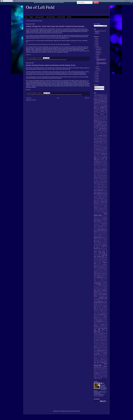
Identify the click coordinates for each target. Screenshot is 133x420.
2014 (96, 81)
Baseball (99, 123)
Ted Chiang (101, 335)
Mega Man (100, 243)
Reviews (54, 59)
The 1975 (102, 336)
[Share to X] (46, 58)
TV (100, 357)
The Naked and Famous (102, 347)
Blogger (78, 411)
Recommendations (50, 59)
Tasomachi (95, 334)
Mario (105, 238)
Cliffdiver (95, 156)
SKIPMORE (103, 313)
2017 (96, 76)
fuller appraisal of (75, 67)
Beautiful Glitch (103, 127)
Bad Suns (95, 122)
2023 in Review (101, 99)
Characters (104, 149)
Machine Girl (104, 236)
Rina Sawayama (97, 299)
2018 (96, 75)
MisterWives (96, 248)
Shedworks (102, 309)
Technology (96, 335)
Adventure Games (97, 108)
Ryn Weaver (105, 302)
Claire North (103, 155)
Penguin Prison (103, 278)
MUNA (104, 254)
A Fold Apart (102, 102)
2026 (96, 38)
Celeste (105, 147)
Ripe (102, 299)
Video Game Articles (50, 17)
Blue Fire (95, 134)
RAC (101, 291)
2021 (96, 46)
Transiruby (95, 355)
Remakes (104, 295)
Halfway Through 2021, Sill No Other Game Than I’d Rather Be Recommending (55, 26)
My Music (69, 17)
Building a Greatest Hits (99, 140)
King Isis (99, 227)
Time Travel (96, 351)
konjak (103, 227)
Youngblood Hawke (102, 377)
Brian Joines (97, 137)
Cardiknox (101, 143)
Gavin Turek (104, 191)
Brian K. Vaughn (103, 137)
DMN (95, 171)
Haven (98, 205)
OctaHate (99, 268)
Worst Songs (101, 372)
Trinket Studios (102, 356)
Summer (95, 326)
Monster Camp (100, 249)
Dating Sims (104, 164)
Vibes (105, 361)
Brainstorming (105, 136)
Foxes (104, 186)
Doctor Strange (100, 171)
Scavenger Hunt (99, 306)
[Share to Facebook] (47, 58)
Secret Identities (102, 307)
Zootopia (99, 378)
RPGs (58, 59)
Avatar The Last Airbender (101, 119)
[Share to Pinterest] (49, 58)
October (97, 51)
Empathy (105, 177)
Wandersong (100, 367)
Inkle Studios (103, 216)
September (98, 52)
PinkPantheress (96, 282)
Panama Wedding (97, 275)
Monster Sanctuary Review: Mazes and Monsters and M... (101, 63)
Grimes (103, 200)
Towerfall (104, 354)
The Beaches (100, 337)
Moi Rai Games (52, 94)
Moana (101, 248)
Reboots (95, 294)
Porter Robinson (96, 288)
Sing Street (104, 312)
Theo (103, 383)
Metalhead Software (98, 244)
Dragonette (99, 172)
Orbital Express (101, 270)
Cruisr (103, 162)
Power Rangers (103, 288)
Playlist (96, 283)
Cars (100, 144)
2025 (96, 40)
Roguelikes (99, 301)
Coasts (100, 156)
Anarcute (102, 112)
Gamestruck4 (105, 190)
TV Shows (104, 357)
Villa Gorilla (104, 365)
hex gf (106, 207)
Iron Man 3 (105, 217)
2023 (96, 43)
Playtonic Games (103, 283)
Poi (94, 284)
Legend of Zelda (101, 229)
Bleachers (103, 130)
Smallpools (101, 314)
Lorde (100, 234)
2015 (96, 80)
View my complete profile (98, 395)
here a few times (38, 73)
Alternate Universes (100, 109)
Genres (104, 193)
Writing (106, 372)
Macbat (99, 236)
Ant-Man (103, 115)
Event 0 (101, 178)
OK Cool (95, 269)
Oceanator (101, 267)
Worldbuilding (96, 372)
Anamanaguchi (96, 112)
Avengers (95, 120)
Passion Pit (99, 277)
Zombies (95, 378)
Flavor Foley (100, 184)
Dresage (104, 172)
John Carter (97, 223)
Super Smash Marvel (99, 329)
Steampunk (104, 321)
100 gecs (95, 94)
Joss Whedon (103, 223)
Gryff (106, 200)
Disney (96, 170)
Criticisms (96, 162)
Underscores (102, 358)
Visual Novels (96, 366)
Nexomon (95, 261)
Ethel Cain (96, 178)
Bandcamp (101, 122)
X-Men (96, 373)
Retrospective (102, 296)
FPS (94, 187)
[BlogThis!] (45, 58)
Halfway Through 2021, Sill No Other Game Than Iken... (101, 60)
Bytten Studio (99, 141)
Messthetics (105, 243)
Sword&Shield (96, 333)
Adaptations (102, 107)
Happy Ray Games (35, 59)
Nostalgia (103, 264)
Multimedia (99, 254)
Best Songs (102, 128)
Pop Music (105, 285)
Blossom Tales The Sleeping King (100, 133)
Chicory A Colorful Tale (102, 151)
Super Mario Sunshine (97, 327)
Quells (98, 291)
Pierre (105, 281)
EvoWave (105, 178)
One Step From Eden (102, 269)
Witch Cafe (103, 371)
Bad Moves (104, 121)
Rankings (95, 292)
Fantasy (30, 59)
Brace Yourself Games (97, 136)
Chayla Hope (101, 150)
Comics (102, 158)
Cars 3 (104, 144)
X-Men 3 (100, 373)
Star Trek (102, 320)
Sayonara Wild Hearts (98, 305)
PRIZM (99, 289)
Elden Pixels (101, 176)
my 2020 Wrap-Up (58, 67)
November (98, 49)
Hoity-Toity (101, 208)
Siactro (102, 310)
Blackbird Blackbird (97, 130)
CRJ (100, 162)
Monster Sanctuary (59, 94)
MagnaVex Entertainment (98, 238)
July (97, 56)
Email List (101, 177)
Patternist (104, 277)
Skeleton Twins (96, 313)
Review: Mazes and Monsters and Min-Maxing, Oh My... (51, 65)
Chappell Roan (97, 149)
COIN (104, 156)
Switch (60, 59)
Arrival (105, 116)
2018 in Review (104, 95)
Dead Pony (98, 165)
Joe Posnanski (104, 222)
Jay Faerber (99, 222)
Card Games (96, 143)
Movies (100, 252)
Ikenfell (63, 40)
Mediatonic (99, 242)
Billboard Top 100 (102, 129)
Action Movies (100, 106)
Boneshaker (96, 135)
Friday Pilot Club (99, 187)
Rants (100, 292)
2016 (96, 78)
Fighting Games (101, 183)
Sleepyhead (96, 314)
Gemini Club (104, 192)
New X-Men (99, 260)
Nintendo (105, 262)
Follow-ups (100, 186)
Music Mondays (97, 256)
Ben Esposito (96, 128)
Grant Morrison (99, 197)
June (97, 57)
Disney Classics (103, 170)
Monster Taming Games (66, 94)
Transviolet (100, 355)
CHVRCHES (103, 154)
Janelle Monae (103, 220)
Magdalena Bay (97, 237)
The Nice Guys (104, 348)
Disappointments (104, 169)
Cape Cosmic (104, 142)
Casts (95, 147)
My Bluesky (97, 33)
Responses (96, 296)
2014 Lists (100, 94)
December (98, 47)
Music (103, 255)
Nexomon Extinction (102, 261)
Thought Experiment (101, 350)
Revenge (95, 298)
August (97, 54)
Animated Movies (102, 113)
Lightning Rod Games (102, 231)
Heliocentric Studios (97, 206)
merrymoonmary (69, 411)
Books (100, 135)
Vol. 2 (101, 366)
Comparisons (96, 159)
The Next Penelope (97, 348)
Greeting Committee (100, 199)
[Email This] (43, 58)
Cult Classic (104, 163)
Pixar (101, 282)
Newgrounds (104, 260)
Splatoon (96, 319)
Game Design (31, 94)
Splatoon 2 (101, 319)
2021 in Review (98, 98)
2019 (96, 73)
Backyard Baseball (97, 121)
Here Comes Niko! (101, 207)
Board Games (102, 134)
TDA (100, 334)
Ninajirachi (99, 262)
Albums (103, 108)
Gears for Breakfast (97, 192)
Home (26, 17)
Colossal (99, 157)
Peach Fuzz (96, 278)
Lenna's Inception (100, 230)
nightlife (95, 262)
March (97, 68)
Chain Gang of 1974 (99, 148)
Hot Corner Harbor (61, 17)
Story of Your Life (102, 322)
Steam (98, 321)
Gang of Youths (97, 191)
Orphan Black (102, 271)
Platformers (105, 282)
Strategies (95, 323)
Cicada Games (96, 155)
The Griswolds (102, 343)
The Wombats (97, 349)
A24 (102, 105)
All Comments (98, 89)
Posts (96, 86)
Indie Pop (104, 215)
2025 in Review (101, 100)
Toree (101, 354)
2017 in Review (97, 95)
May (97, 66)
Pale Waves (104, 274)
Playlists (31, 17)
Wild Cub (99, 370)
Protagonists (104, 289)
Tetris (98, 336)
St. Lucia (98, 320)
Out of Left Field (40, 7)
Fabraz (105, 179)
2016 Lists (105, 94)
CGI (94, 148)
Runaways (99, 302)
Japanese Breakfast (97, 221)
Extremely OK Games (98, 179)
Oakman (95, 267)
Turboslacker (96, 357)
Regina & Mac (98, 295)
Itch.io (104, 219)
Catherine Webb (99, 147)
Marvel (95, 241)
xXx (103, 373)
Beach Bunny (96, 127)
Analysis (102, 111)
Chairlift (106, 148)
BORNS (104, 135)
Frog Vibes (105, 187)
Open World (96, 270)
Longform (95, 234)
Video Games (64, 59)
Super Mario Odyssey (102, 326)
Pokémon (99, 284)
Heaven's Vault (103, 205)
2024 (96, 41)
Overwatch (98, 274)
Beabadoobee (103, 126)
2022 (96, 44)
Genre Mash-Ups (37, 94)
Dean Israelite (103, 165)
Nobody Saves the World (101, 263)
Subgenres (103, 324)
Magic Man (104, 237)
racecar (105, 291)
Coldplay (95, 157)
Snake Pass (100, 315)
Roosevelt (104, 301)
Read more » (28, 54)
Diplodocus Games (97, 169)
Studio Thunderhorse (102, 323)
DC (94, 165)
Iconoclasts (103, 212)
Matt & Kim (101, 241)
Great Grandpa (100, 198)
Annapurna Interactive (99, 114)
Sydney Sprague (103, 333)
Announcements (96, 115)
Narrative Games (104, 257)
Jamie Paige (96, 220)
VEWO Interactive (99, 361)
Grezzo (99, 200)
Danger (99, 164)
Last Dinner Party (100, 228)
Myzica (98, 257)
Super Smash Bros (102, 328)
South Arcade (100, 316)
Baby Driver (103, 120)
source (66, 38)
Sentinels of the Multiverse (98, 308)
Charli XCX (95, 150)
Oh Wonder (104, 268)
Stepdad (95, 322)
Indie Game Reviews (39, 17)
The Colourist (102, 340)
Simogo (98, 312)
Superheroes (96, 330)
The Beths (96, 340)
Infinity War (96, 216)
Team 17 (104, 334)
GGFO (98, 194)
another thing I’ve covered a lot (67, 73)
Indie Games (44, 59)
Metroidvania (47, 94)
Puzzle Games (97, 290)
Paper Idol (100, 276)
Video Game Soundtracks (99, 362)
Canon (99, 142)
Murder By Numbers (97, 255)
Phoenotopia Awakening (98, 281)
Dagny (95, 164)
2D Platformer (101, 101)
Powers (95, 289)
